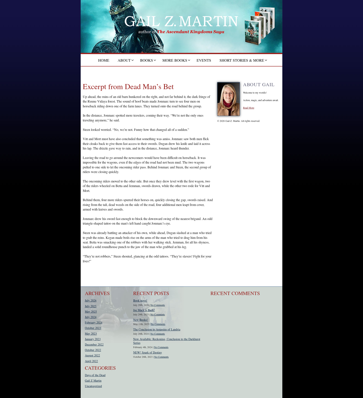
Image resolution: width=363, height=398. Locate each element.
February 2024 (93, 322)
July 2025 (90, 306)
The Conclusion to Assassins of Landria (156, 329)
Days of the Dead (95, 375)
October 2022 (93, 350)
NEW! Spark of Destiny (147, 352)
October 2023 (93, 328)
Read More (248, 107)
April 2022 (91, 361)
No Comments (157, 305)
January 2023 (93, 339)
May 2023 (91, 334)
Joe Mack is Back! (144, 310)
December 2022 (94, 344)
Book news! (140, 300)
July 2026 (90, 300)
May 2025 (91, 311)
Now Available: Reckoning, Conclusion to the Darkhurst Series (166, 341)
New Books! (140, 320)
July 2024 (90, 317)
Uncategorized (93, 386)
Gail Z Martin (93, 380)
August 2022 (92, 355)
